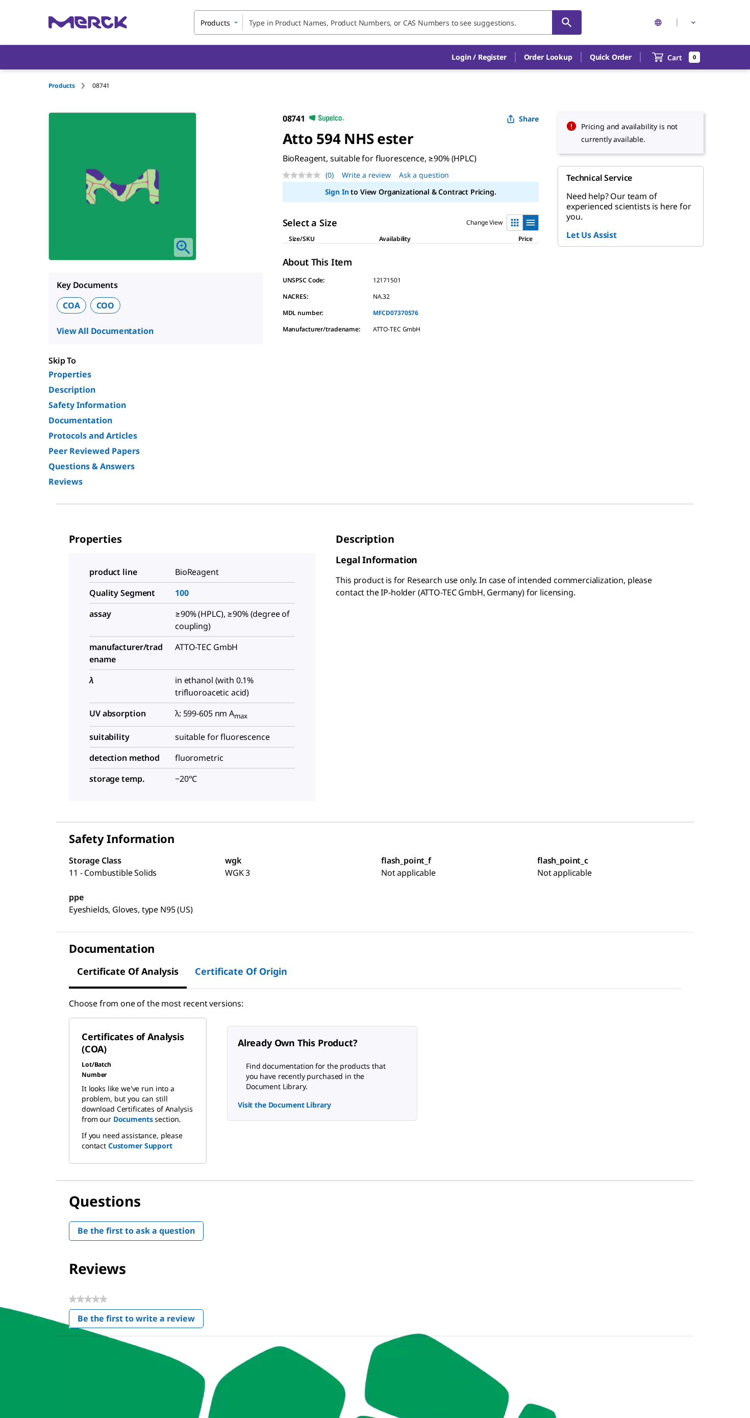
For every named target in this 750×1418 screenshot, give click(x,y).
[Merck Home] (87, 22)
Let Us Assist (591, 235)
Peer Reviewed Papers (94, 450)
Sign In (337, 192)
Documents (133, 1119)
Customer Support (140, 1145)
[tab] (70, 86)
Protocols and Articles (92, 435)
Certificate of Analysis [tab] (128, 971)
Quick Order (611, 57)
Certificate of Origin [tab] (241, 971)
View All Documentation (105, 331)
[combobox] (388, 22)
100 (182, 592)
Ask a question (424, 175)
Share (529, 119)
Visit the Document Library (284, 1105)
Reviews (65, 481)
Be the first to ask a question (136, 1230)
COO (105, 305)
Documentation (80, 420)
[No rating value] (304, 175)
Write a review (366, 175)
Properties (69, 374)
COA (71, 305)
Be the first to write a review (141, 1321)
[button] (479, 57)
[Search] (567, 22)
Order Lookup (548, 57)
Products (61, 85)
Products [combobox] (215, 23)
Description (71, 389)
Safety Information (87, 405)
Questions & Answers (91, 466)
